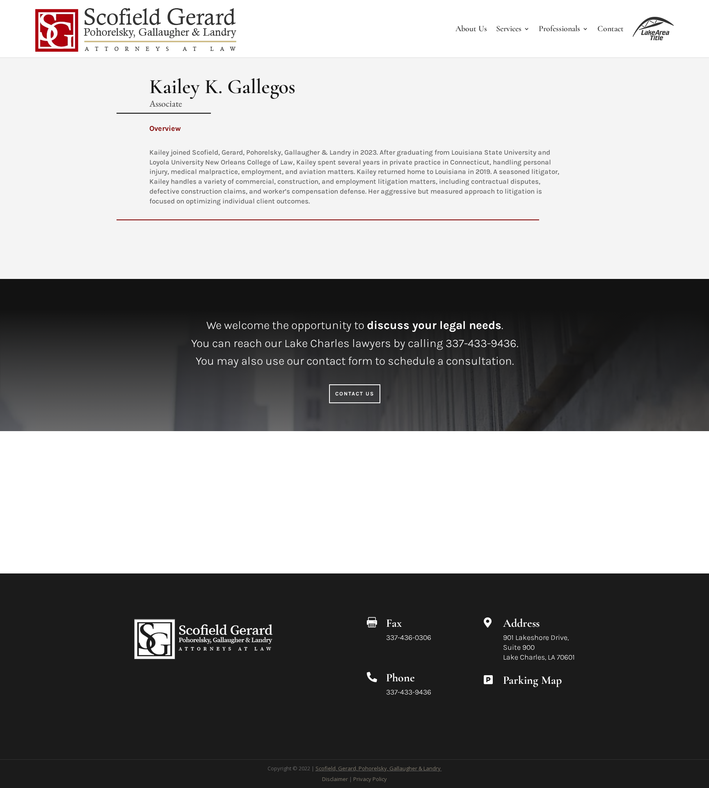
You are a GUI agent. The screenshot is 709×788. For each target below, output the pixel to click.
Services (508, 29)
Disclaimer (335, 779)
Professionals (559, 29)
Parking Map (532, 680)
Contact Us (354, 394)
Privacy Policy (370, 779)
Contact (610, 29)
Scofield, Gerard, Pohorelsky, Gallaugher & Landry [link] (378, 768)
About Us (471, 29)
